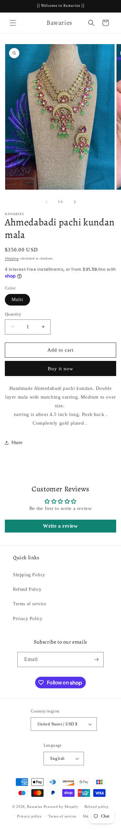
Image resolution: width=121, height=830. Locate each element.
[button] (13, 23)
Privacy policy (29, 816)
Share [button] (17, 442)
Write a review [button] (60, 526)
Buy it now (60, 368)
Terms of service (29, 603)
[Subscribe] (96, 659)
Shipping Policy (29, 574)
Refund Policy (27, 589)
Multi (17, 299)
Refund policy (97, 806)
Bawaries (34, 806)
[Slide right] (75, 202)
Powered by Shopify (61, 806)
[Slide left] (46, 202)
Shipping (12, 258)
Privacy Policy (27, 618)
